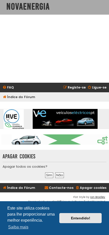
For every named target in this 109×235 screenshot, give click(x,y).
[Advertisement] (54, 48)
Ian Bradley (97, 197)
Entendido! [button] (80, 218)
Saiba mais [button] (18, 227)
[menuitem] (8, 87)
